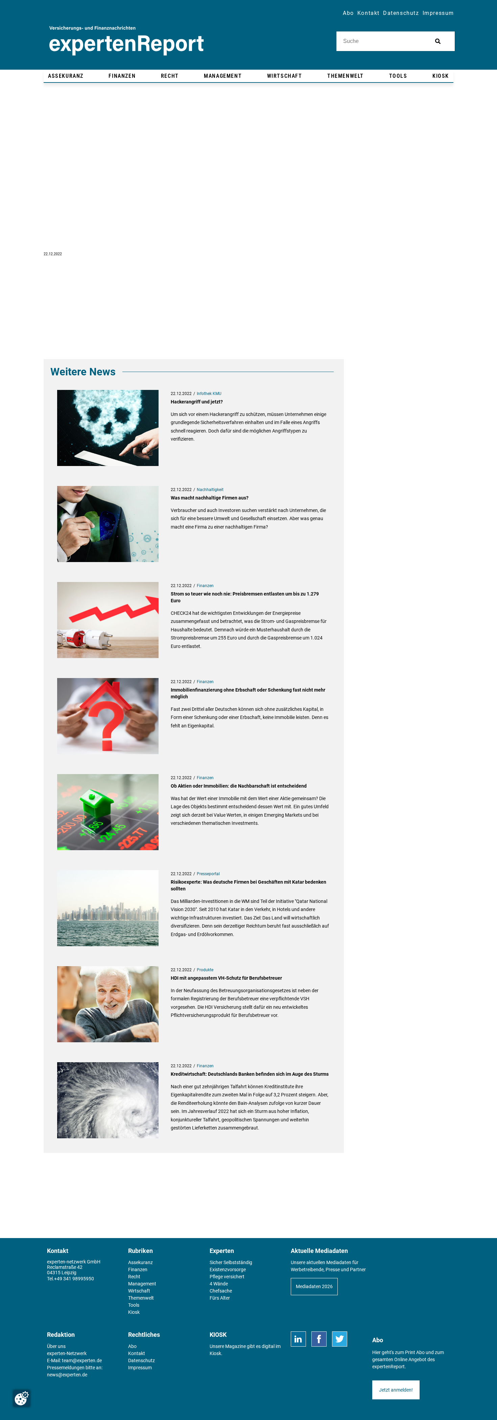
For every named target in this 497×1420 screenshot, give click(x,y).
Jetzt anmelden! (396, 1390)
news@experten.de (67, 1374)
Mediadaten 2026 (314, 1286)
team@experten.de (82, 1360)
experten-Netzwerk (67, 1353)
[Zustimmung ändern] (22, 1398)
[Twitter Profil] (339, 1339)
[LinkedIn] (298, 1339)
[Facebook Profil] (319, 1339)
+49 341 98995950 (74, 1278)
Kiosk (215, 1353)
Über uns (56, 1346)
